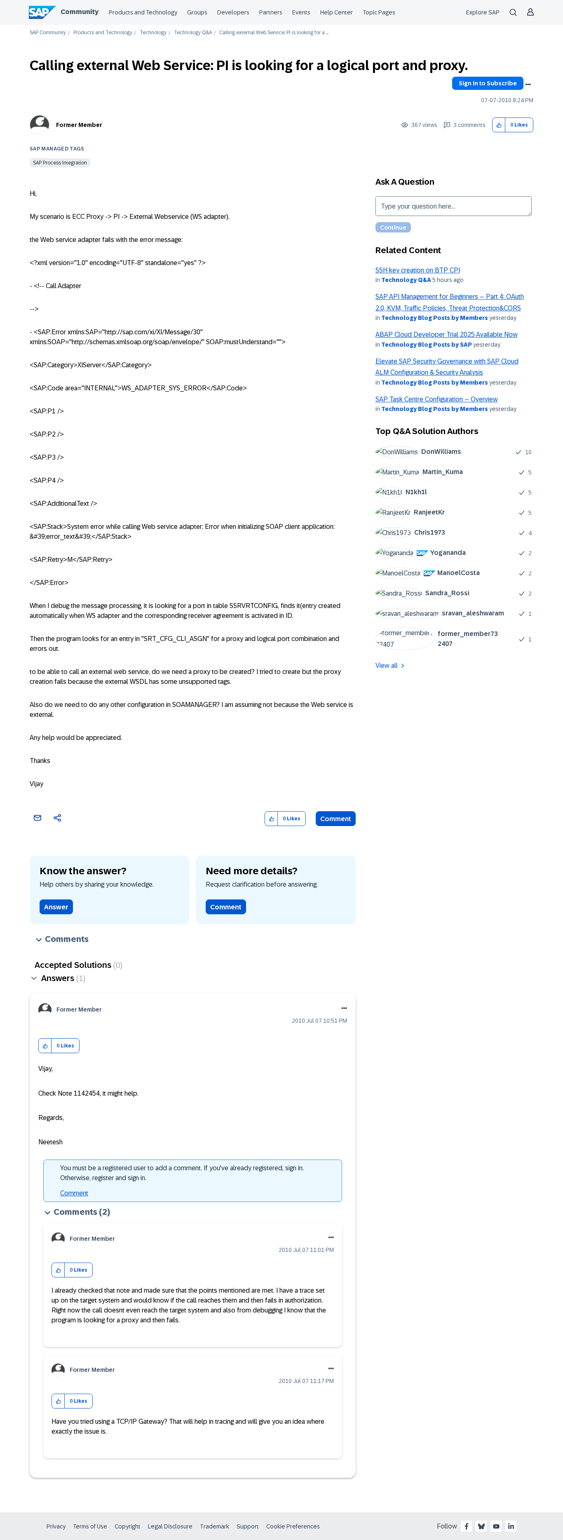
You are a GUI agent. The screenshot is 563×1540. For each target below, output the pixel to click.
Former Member (79, 125)
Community (80, 11)
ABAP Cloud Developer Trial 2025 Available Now (446, 334)
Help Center (336, 12)
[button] (499, 125)
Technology (153, 32)
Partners (270, 12)
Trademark (214, 1526)
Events (301, 12)
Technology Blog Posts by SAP (426, 344)
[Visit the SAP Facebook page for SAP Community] (466, 1526)
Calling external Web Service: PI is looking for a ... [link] (273, 32)
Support (248, 1526)
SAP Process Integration (60, 163)
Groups (197, 12)
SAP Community (48, 32)
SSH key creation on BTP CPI (417, 270)
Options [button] (528, 84)
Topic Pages (379, 12)
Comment (335, 818)
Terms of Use (90, 1526)
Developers (233, 12)
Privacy (56, 1526)
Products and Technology (143, 12)
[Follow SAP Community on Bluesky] (481, 1526)
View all (386, 665)
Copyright (128, 1526)
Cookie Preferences (293, 1526)
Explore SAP (483, 12)
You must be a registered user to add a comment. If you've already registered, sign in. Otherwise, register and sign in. (182, 1172)
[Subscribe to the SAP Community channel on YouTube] (496, 1526)
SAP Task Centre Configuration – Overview (436, 399)
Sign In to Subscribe (488, 83)
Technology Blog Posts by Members (434, 318)
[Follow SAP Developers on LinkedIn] (511, 1526)
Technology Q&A (193, 32)
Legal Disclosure (170, 1526)
